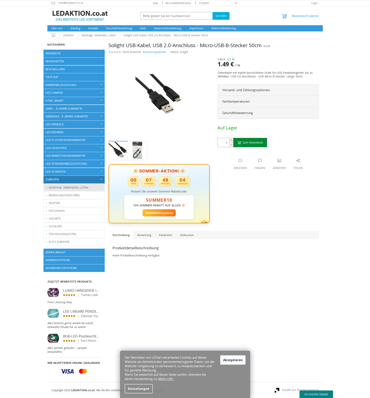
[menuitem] (56, 28)
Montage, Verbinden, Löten (68, 187)
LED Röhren (54, 132)
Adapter (54, 203)
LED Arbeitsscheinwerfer (65, 155)
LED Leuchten (55, 148)
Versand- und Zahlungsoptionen (246, 90)
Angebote (53, 53)
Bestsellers (55, 69)
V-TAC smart (54, 100)
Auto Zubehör (59, 242)
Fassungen (56, 211)
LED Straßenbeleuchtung (66, 163)
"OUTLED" (52, 77)
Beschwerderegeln (178, 3)
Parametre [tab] (165, 235)
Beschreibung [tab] (121, 235)
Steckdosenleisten (62, 234)
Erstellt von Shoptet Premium (300, 390)
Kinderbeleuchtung (61, 85)
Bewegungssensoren (64, 195)
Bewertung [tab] (144, 235)
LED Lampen (54, 92)
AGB (155, 3)
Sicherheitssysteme (61, 268)
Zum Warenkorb (253, 142)
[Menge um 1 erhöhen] (231, 140)
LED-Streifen (55, 171)
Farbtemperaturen (236, 101)
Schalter (55, 226)
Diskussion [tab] (187, 235)
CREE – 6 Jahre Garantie (64, 108)
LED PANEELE (54, 124)
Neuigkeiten (54, 61)
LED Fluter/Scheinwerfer (65, 140)
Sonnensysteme (57, 260)
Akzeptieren (233, 360)
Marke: (179, 52)
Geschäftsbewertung (237, 113)
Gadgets (55, 218)
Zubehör (52, 179)
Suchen (221, 16)
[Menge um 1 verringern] (231, 145)
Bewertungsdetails (154, 52)
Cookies (204, 3)
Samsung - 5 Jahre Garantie (66, 116)
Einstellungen (138, 389)
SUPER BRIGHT (55, 252)
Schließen (244, 156)
